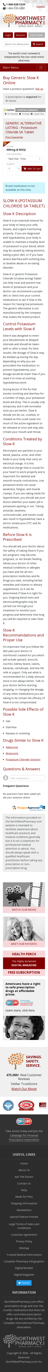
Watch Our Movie (24, 1089)
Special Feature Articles (24, 1217)
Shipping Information (24, 1203)
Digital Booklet (24, 1268)
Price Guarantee (14, 137)
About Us (24, 1170)
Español (40, 6)
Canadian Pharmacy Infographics (24, 1261)
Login (8, 35)
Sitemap (24, 1248)
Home (24, 1163)
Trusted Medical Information (24, 1254)
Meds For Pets (24, 1196)
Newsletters (24, 1210)
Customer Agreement (24, 1234)
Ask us (39, 89)
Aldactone (12, 747)
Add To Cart (34, 168)
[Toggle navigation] (41, 67)
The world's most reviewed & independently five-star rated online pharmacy (24, 57)
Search (39, 44)
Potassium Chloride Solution (23, 759)
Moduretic (12, 753)
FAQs (24, 1190)
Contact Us (24, 1183)
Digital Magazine (24, 1274)
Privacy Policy (24, 1241)
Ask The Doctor (24, 1177)
